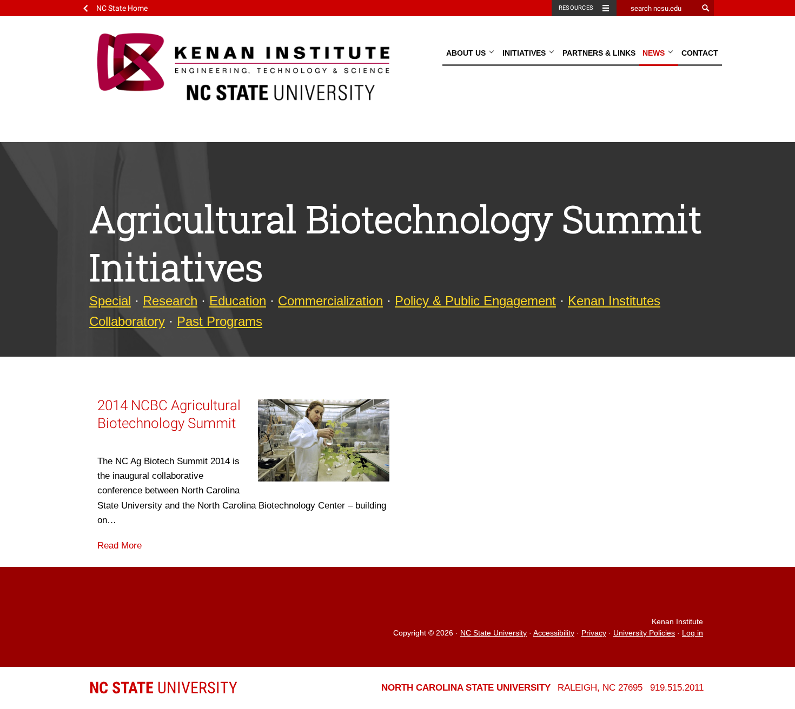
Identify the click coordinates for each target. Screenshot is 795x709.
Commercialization (330, 300)
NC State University (493, 633)
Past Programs (219, 321)
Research (170, 300)
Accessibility (553, 633)
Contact (699, 53)
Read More (119, 545)
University (163, 687)
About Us (467, 53)
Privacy (593, 633)
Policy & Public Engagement (475, 300)
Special (110, 300)
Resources (576, 7)
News (654, 53)
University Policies (644, 633)
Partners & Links (598, 53)
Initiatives (525, 53)
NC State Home (122, 8)
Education (237, 300)
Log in (692, 633)
